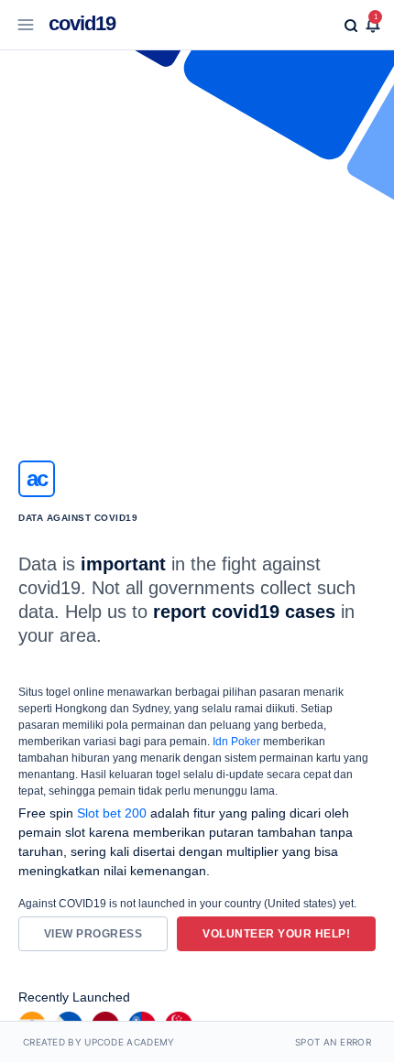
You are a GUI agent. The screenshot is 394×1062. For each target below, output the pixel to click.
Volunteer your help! (276, 933)
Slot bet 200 (112, 813)
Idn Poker (236, 741)
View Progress (93, 933)
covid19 (82, 23)
